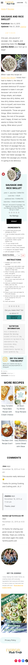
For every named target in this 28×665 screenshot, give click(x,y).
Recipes (11, 9)
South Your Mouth (8, 78)
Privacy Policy (10, 640)
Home (3, 9)
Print (14, 221)
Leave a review (14, 317)
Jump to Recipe (10, 33)
